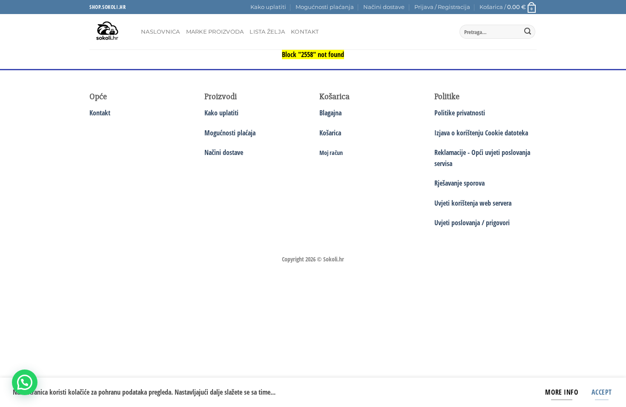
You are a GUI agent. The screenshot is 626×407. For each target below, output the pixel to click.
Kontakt (305, 32)
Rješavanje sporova (459, 183)
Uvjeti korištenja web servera (472, 203)
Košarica (330, 133)
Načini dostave (384, 7)
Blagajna (330, 113)
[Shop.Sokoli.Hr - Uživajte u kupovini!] (108, 31)
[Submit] (527, 32)
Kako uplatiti (268, 7)
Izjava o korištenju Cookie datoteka (481, 133)
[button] (442, 7)
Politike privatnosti (459, 113)
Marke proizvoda (215, 32)
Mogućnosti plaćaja (230, 133)
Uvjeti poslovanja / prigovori (472, 222)
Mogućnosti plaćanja (325, 7)
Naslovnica (160, 32)
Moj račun (331, 153)
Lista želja (267, 32)
